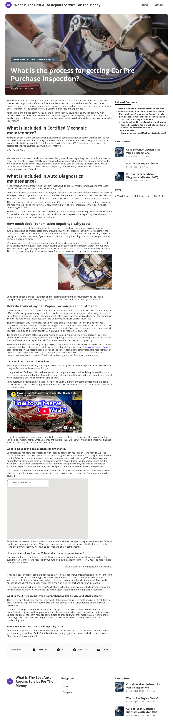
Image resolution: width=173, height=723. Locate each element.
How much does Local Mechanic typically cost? (143, 133)
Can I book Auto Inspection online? (137, 119)
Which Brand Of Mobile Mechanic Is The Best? (35, 59)
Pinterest (83, 649)
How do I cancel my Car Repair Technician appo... (143, 116)
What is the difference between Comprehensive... (135, 129)
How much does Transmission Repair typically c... (143, 114)
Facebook (42, 649)
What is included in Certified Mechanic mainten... (142, 108)
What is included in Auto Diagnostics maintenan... (142, 111)
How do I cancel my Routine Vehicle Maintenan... (144, 125)
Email (105, 649)
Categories (160, 5)
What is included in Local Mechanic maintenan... (144, 122)
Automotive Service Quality (96, 347)
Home (145, 5)
